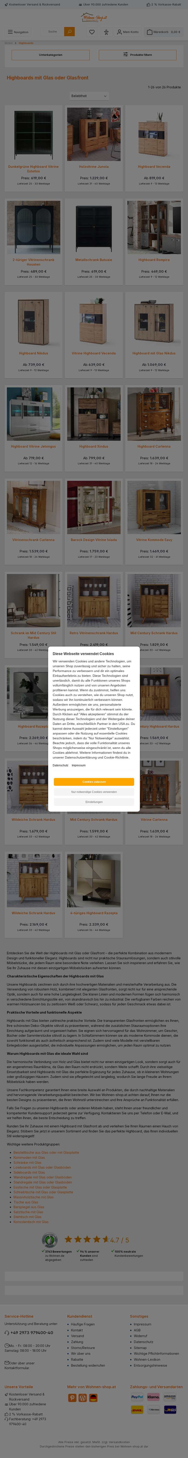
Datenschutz (60, 765)
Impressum (79, 765)
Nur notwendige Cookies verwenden (94, 792)
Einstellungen (94, 802)
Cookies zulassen (94, 781)
